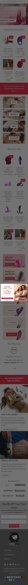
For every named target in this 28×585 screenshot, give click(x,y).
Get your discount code (7, 298)
